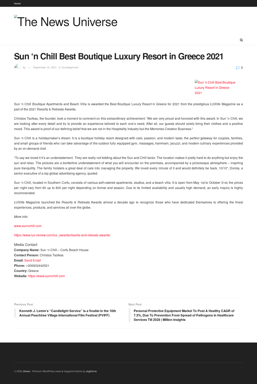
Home (17, 3)
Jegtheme (91, 371)
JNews (26, 371)
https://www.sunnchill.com (46, 276)
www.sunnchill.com (28, 225)
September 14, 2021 (45, 67)
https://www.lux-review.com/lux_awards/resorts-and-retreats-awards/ (62, 235)
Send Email (32, 260)
